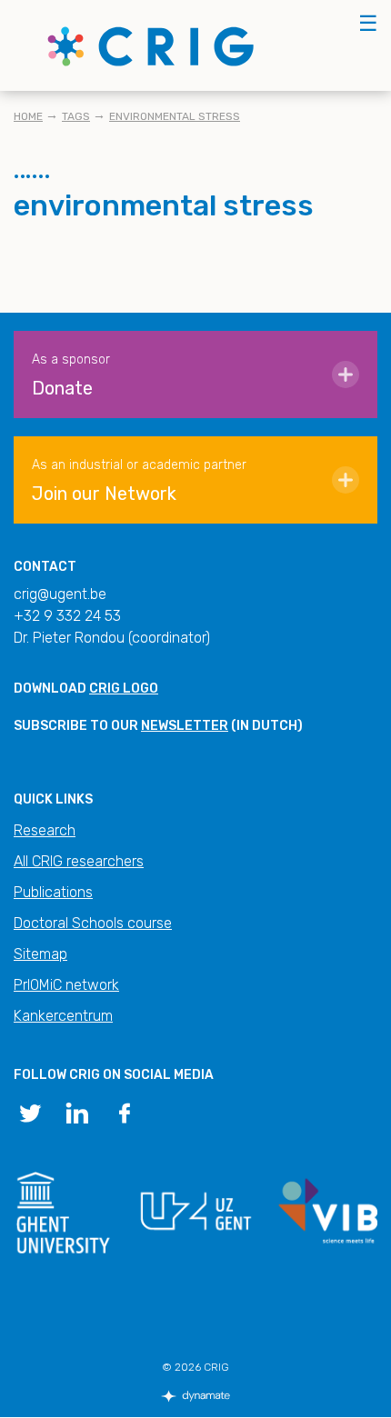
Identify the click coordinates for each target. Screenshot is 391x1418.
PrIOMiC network (66, 985)
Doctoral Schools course (93, 923)
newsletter (184, 726)
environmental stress (174, 116)
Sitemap (40, 954)
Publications (53, 892)
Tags (76, 116)
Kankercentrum (63, 1015)
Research (44, 830)
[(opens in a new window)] (30, 1112)
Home (28, 116)
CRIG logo (123, 688)
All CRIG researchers (79, 861)
